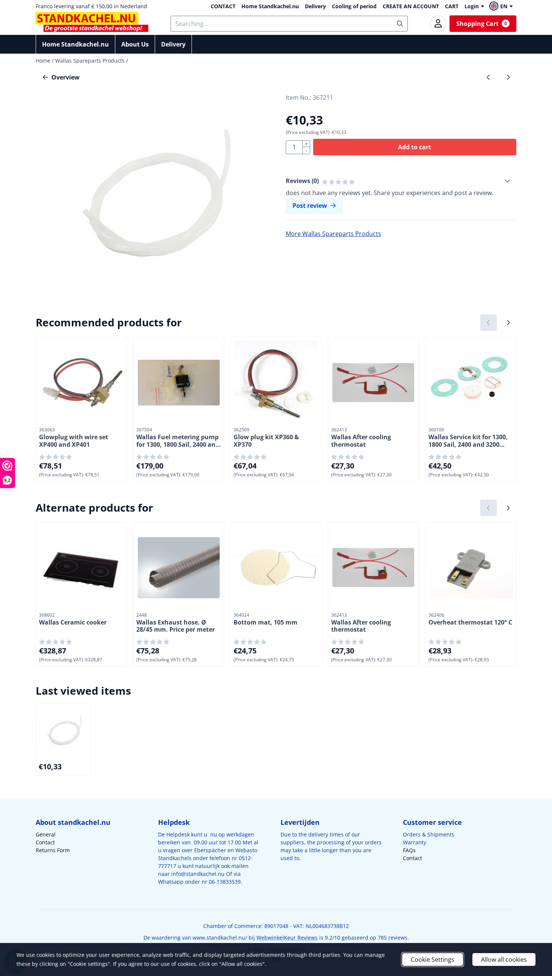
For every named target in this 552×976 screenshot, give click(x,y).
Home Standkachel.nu (270, 6)
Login (472, 6)
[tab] (401, 180)
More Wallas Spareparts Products (333, 234)
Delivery (315, 6)
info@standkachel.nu (198, 873)
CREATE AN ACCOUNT (411, 6)
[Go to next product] (508, 77)
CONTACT (223, 6)
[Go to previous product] (488, 77)
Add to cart (414, 147)
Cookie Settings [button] (432, 959)
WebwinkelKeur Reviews (287, 937)
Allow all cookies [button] (504, 959)
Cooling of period (354, 6)
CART (451, 6)
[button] (502, 6)
